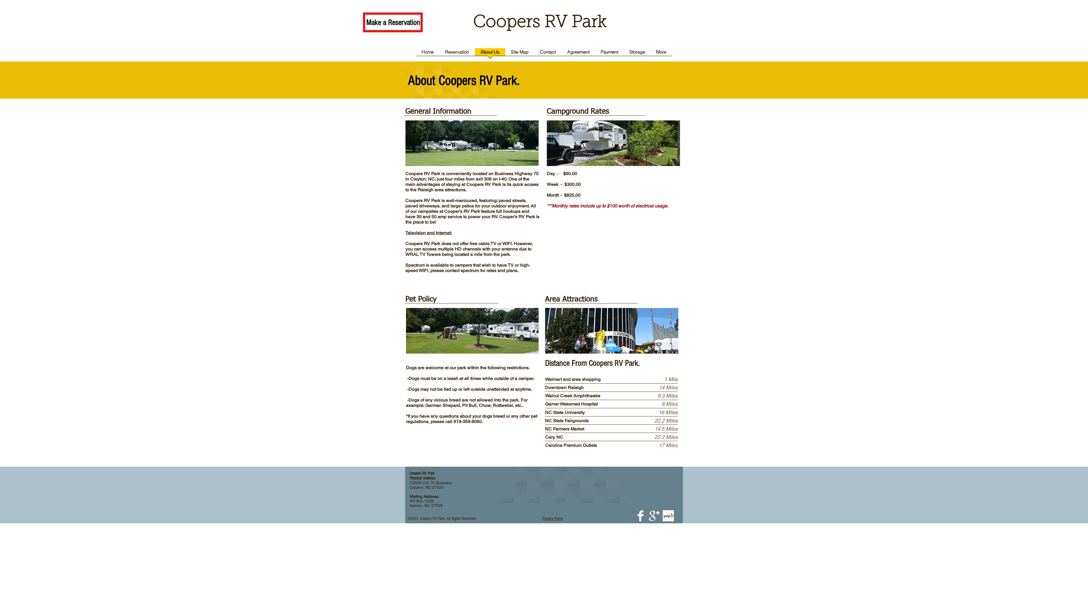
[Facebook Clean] (640, 515)
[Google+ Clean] (654, 515)
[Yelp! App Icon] (668, 515)
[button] (553, 518)
